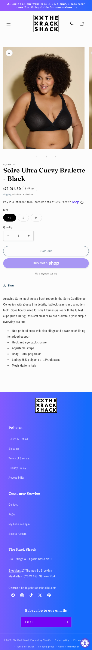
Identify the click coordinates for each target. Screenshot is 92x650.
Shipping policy (46, 646)
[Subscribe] (66, 622)
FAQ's (12, 514)
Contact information (68, 646)
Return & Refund (18, 439)
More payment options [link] (46, 273)
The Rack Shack (21, 640)
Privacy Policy (17, 468)
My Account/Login (19, 524)
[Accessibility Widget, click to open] (85, 643)
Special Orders (18, 534)
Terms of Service (19, 458)
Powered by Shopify (40, 640)
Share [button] (11, 285)
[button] (8, 23)
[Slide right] (55, 156)
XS (12, 219)
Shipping (7, 194)
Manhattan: (16, 576)
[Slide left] (36, 156)
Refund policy (62, 640)
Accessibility (16, 477)
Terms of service (25, 646)
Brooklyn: (15, 570)
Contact (13, 504)
